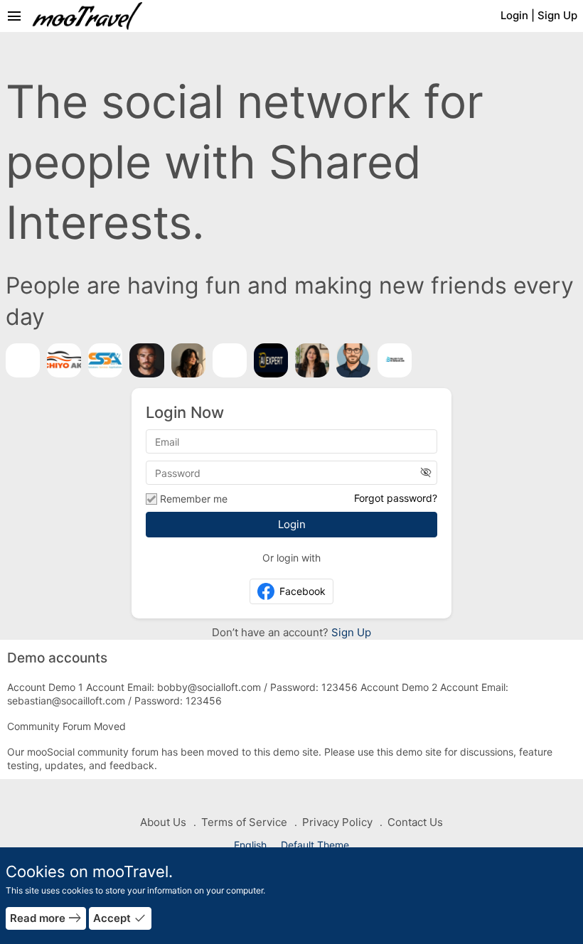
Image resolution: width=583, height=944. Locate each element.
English (251, 845)
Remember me (194, 499)
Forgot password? (395, 498)
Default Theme (315, 845)
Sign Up (349, 632)
